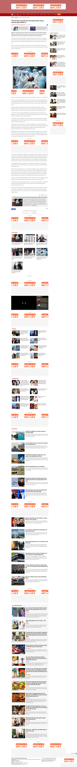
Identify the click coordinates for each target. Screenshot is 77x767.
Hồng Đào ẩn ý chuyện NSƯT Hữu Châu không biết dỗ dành (61, 107)
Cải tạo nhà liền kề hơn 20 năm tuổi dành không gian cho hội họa (24, 390)
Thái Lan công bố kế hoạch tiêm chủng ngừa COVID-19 (29, 257)
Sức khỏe (28, 17)
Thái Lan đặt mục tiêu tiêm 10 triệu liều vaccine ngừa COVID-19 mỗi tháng (30, 197)
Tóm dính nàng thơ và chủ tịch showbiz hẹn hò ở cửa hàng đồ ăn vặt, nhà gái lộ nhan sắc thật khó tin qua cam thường (61, 64)
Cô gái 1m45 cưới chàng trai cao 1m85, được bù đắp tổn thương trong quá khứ (42, 305)
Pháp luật (24, 17)
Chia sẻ (14, 209)
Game (45, 14)
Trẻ (38, 14)
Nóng (18, 14)
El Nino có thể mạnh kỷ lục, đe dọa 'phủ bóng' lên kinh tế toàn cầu (24, 354)
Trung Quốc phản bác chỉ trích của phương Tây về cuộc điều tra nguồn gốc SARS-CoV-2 (41, 28)
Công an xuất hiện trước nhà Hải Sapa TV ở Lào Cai (61, 49)
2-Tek (48, 14)
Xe (51, 14)
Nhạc (32, 14)
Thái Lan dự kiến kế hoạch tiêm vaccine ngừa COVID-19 (17, 244)
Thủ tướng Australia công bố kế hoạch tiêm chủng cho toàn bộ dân (41, 244)
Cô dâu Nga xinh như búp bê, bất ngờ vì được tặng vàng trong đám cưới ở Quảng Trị (42, 300)
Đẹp (35, 14)
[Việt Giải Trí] (12, 14)
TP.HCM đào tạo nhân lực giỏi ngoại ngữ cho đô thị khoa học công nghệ (24, 404)
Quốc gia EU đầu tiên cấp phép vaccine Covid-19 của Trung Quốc (17, 258)
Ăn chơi (54, 14)
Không (34, 212)
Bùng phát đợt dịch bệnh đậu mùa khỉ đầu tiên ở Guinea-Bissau (42, 346)
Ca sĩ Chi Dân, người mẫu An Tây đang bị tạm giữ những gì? (61, 56)
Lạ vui (41, 14)
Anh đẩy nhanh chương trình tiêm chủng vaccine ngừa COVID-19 (17, 271)
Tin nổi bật (20, 17)
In (47, 208)
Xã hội (59, 14)
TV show (27, 14)
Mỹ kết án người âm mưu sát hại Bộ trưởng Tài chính (42, 331)
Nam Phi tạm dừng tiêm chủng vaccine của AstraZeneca (29, 244)
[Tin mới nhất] (14, 14)
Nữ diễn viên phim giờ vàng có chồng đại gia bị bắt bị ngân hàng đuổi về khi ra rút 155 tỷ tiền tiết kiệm (61, 101)
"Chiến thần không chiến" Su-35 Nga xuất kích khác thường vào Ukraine (24, 346)
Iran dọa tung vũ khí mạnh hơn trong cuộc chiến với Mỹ (42, 354)
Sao (20, 14)
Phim (24, 14)
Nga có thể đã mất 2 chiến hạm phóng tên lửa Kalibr (42, 339)
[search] (61, 14)
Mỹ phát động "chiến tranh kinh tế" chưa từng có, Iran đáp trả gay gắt (24, 339)
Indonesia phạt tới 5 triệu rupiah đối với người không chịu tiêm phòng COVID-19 (23, 28)
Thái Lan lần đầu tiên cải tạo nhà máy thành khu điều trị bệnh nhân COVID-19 (42, 258)
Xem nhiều (39, 296)
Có (25, 212)
